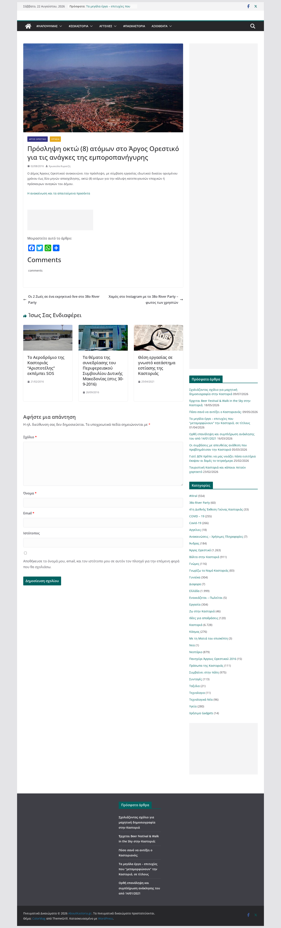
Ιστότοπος (31, 533)
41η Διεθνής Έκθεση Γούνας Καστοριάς (216, 509)
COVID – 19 (196, 516)
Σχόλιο (30, 437)
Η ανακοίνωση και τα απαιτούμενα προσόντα (58, 193)
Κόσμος (194, 632)
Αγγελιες (105, 26)
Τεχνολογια (197, 693)
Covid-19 (195, 523)
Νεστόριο (195, 652)
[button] (60, 26)
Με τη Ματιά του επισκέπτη (208, 638)
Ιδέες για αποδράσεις (203, 618)
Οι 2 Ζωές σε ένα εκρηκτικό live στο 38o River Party (64, 299)
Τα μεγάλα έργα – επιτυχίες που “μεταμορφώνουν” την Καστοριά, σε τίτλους (138, 869)
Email (28, 513)
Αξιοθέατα (159, 26)
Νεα (192, 645)
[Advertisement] (60, 220)
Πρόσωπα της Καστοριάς (206, 666)
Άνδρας (194, 543)
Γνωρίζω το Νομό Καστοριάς (209, 570)
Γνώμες (194, 564)
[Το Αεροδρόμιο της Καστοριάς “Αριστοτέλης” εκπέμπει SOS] (47, 328)
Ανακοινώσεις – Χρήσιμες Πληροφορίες (216, 536)
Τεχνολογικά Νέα (201, 699)
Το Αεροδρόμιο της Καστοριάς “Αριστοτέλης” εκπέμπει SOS (45, 365)
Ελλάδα (194, 591)
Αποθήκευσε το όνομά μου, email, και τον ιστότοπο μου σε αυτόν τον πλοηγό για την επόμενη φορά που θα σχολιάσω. (101, 564)
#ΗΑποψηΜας (47, 26)
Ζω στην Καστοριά (202, 611)
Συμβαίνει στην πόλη (204, 672)
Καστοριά (195, 625)
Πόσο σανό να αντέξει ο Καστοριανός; (215, 412)
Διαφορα (195, 584)
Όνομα (30, 493)
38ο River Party (199, 503)
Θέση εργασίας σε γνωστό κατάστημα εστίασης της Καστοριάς (156, 365)
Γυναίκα (194, 577)
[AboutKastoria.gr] (28, 26)
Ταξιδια (194, 686)
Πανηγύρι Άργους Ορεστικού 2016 (212, 659)
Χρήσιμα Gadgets (201, 713)
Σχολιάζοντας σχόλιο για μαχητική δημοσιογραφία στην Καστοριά (137, 822)
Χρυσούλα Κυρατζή (59, 166)
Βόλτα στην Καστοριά (204, 557)
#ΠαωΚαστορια (134, 26)
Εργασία (55, 139)
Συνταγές (195, 679)
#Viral (193, 496)
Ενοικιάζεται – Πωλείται (206, 598)
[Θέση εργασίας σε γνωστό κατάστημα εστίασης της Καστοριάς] (158, 328)
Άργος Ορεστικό (37, 139)
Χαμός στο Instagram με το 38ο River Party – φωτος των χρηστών (143, 299)
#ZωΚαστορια (78, 26)
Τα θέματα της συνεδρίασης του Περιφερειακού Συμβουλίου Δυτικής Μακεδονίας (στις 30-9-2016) (103, 371)
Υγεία (193, 706)
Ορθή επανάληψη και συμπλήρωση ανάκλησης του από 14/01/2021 (139, 888)
